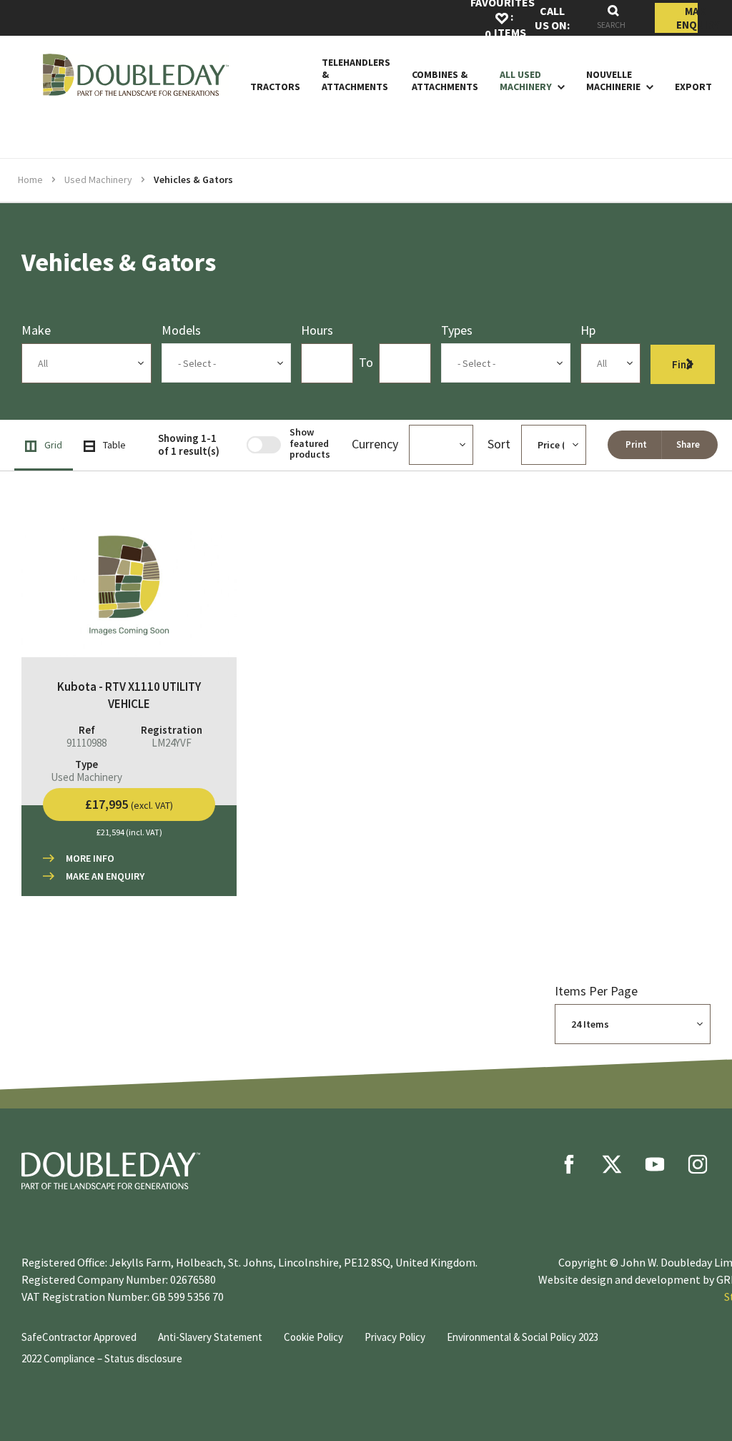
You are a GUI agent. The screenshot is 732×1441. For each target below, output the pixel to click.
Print (636, 444)
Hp (587, 330)
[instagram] (698, 1164)
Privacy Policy (395, 1337)
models (181, 330)
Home (30, 179)
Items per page (596, 991)
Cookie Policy (313, 1337)
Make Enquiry (687, 17)
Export (693, 87)
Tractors (275, 87)
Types (457, 330)
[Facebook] (569, 1164)
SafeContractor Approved (79, 1337)
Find (682, 364)
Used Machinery (98, 179)
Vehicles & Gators (193, 179)
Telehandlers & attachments (356, 74)
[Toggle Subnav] (558, 86)
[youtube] (655, 1164)
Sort (499, 444)
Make (36, 330)
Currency (375, 444)
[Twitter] (612, 1164)
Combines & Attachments (445, 81)
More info (90, 858)
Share (688, 444)
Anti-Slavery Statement (210, 1337)
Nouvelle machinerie (613, 81)
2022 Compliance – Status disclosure (101, 1358)
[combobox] (613, 18)
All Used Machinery (526, 81)
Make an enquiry (105, 876)
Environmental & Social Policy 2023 (522, 1337)
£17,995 (129, 804)
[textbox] (226, 363)
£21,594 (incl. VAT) (129, 832)
